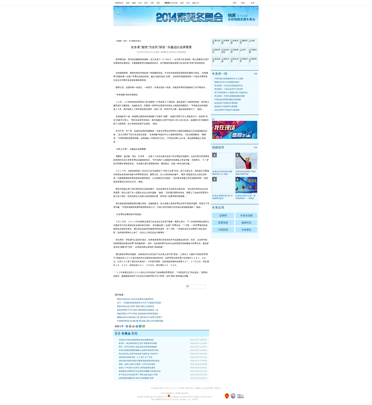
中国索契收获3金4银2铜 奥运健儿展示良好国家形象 (140, 321)
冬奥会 (120, 29)
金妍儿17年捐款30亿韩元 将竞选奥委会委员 (137, 368)
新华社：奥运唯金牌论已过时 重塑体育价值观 (138, 343)
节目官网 (173, 3)
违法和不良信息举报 (145, 397)
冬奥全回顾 (246, 215)
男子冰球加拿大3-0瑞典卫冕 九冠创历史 (231, 92)
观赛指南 (193, 29)
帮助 (243, 3)
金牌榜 (135, 29)
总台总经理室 (208, 388)
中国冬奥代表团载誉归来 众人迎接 (228, 78)
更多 (255, 74)
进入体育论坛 (171, 52)
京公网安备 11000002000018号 (181, 397)
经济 (140, 3)
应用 (252, 3)
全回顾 (149, 29)
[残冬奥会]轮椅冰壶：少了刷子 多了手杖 (135, 357)
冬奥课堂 (246, 229)
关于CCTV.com (170, 388)
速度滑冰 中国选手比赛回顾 (225, 106)
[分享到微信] (143, 326)
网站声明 (189, 388)
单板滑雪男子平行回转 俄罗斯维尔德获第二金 (137, 310)
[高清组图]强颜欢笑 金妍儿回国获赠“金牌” (136, 378)
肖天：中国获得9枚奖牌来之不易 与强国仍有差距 (139, 303)
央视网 (118, 41)
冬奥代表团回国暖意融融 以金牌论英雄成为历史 (139, 350)
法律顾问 (197, 388)
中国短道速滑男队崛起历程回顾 (227, 99)
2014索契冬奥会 (135, 41)
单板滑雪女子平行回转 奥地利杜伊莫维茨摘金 (137, 314)
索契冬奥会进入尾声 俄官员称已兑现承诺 (135, 306)
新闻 (127, 3)
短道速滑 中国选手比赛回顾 (225, 103)
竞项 (208, 29)
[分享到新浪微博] (133, 326)
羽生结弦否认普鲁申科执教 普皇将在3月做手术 (138, 354)
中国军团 (223, 229)
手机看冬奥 (241, 29)
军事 (152, 3)
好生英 (178, 29)
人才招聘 (180, 388)
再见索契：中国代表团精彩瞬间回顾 (229, 96)
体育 (146, 3)
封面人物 (222, 29)
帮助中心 (217, 388)
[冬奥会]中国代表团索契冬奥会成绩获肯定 (136, 340)
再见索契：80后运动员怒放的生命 (228, 85)
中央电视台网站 (157, 388)
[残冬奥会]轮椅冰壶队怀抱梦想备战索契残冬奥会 (139, 361)
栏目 (188, 3)
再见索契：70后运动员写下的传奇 (228, 89)
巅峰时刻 (246, 222)
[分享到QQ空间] (130, 326)
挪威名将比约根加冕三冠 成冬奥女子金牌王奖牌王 (139, 317)
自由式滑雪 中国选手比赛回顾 (226, 110)
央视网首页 (119, 3)
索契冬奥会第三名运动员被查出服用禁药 (135, 299)
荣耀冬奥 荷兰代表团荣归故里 (226, 82)
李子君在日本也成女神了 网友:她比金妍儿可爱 (138, 375)
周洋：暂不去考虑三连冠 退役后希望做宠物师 (138, 347)
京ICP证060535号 (160, 397)
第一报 (164, 29)
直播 (182, 3)
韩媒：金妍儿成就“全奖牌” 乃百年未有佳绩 (137, 364)
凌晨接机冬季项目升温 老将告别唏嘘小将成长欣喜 (140, 371)
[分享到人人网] (140, 326)
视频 (134, 3)
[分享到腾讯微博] (137, 326)
